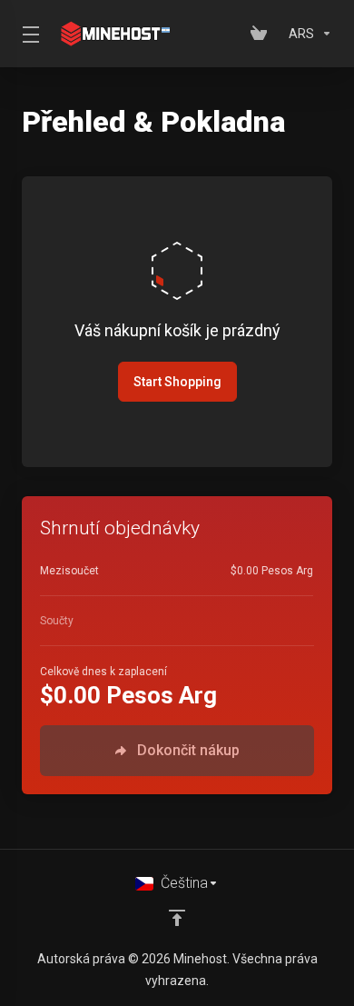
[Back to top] (177, 917)
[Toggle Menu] (27, 33)
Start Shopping (177, 381)
